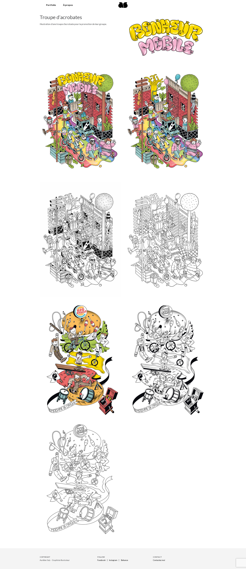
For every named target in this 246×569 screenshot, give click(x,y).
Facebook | (102, 560)
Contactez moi (159, 560)
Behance (124, 560)
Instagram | (115, 560)
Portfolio (51, 5)
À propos (68, 5)
